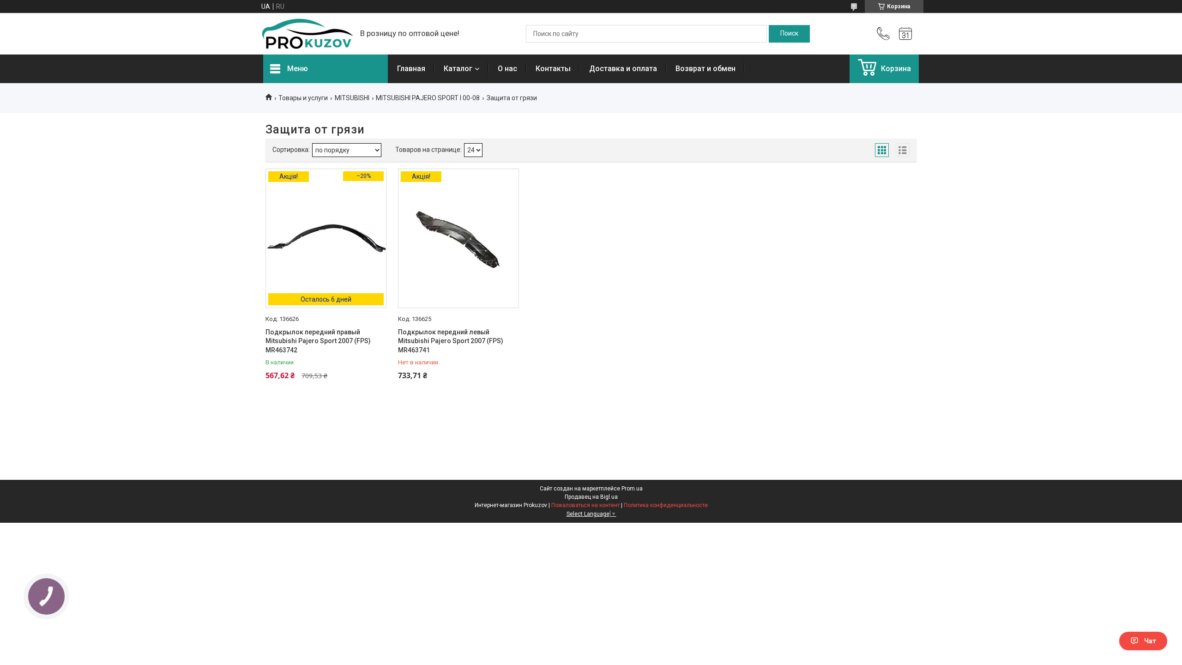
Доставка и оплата (623, 68)
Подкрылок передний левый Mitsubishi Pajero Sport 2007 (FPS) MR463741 (450, 341)
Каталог (458, 68)
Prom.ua (632, 488)
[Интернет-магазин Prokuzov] (307, 33)
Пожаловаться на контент (585, 505)
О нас (507, 68)
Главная (411, 68)
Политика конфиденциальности (666, 505)
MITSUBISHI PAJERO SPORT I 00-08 (428, 98)
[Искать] (789, 33)
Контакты (553, 68)
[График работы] (905, 33)
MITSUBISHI (352, 98)
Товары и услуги (303, 98)
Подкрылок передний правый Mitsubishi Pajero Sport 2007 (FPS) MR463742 (318, 341)
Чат (1150, 641)
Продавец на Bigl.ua (591, 497)
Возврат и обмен (705, 68)
